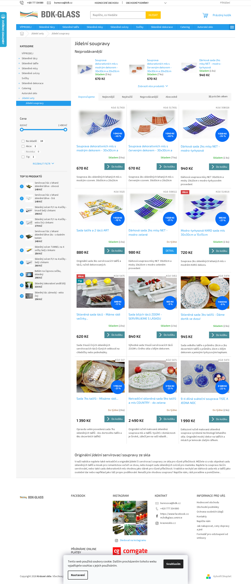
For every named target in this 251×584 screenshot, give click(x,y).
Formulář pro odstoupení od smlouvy (212, 536)
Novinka (32, 152)
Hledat (153, 15)
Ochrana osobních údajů (210, 512)
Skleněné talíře (30, 63)
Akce (31, 146)
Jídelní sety (28, 98)
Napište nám (203, 521)
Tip (30, 157)
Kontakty (202, 516)
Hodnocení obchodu (107, 3)
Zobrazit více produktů (151, 86)
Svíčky (25, 78)
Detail (170, 250)
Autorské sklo (29, 93)
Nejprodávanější (149, 97)
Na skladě (34, 141)
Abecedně (171, 97)
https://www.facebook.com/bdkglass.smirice (174, 515)
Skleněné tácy (30, 58)
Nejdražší (127, 97)
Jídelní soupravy (34, 103)
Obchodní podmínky (137, 3)
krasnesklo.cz (168, 523)
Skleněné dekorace (32, 83)
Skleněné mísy (30, 68)
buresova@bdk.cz (170, 503)
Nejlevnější (108, 97)
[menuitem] (25, 27)
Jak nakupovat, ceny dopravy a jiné (213, 527)
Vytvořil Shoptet (222, 576)
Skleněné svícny (31, 73)
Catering (26, 88)
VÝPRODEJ (27, 53)
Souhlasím (173, 564)
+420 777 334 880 (169, 508)
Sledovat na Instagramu (133, 540)
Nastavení (78, 575)
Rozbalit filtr (41, 164)
